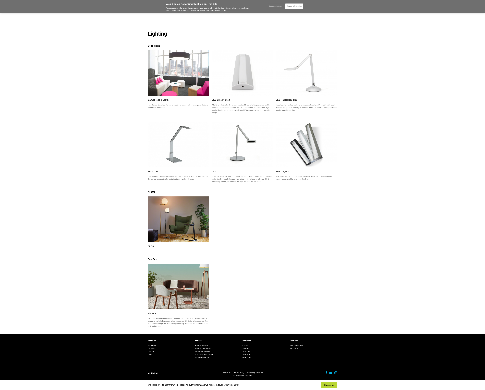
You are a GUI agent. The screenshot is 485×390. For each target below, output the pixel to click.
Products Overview (296, 345)
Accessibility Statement (255, 373)
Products (294, 340)
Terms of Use (226, 373)
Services (198, 340)
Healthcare (246, 351)
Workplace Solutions (245, 375)
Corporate (246, 345)
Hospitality (246, 354)
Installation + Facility (202, 357)
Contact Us (153, 373)
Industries (247, 340)
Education (246, 348)
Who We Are (152, 345)
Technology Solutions (202, 351)
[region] (242, 6)
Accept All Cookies (294, 6)
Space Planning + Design (204, 354)
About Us (152, 340)
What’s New (294, 348)
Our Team (151, 348)
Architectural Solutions (203, 348)
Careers (150, 354)
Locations (151, 351)
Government (247, 357)
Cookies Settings (275, 6)
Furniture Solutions (201, 345)
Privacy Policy (239, 373)
